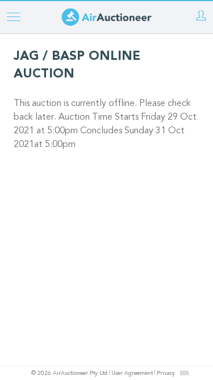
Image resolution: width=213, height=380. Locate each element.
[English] (183, 372)
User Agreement (132, 374)
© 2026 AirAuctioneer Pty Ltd (69, 374)
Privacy (166, 374)
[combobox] (184, 373)
